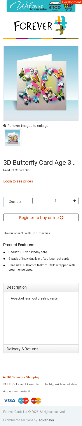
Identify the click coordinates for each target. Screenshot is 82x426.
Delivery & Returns (22, 349)
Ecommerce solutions (18, 420)
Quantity (15, 201)
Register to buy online (39, 217)
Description (17, 287)
